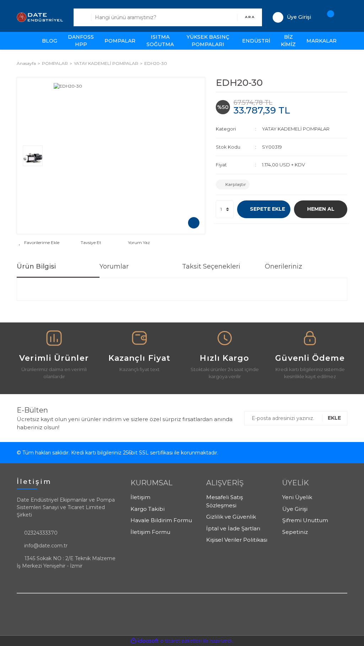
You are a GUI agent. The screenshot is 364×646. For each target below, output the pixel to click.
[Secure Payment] (224, 341)
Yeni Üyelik (297, 497)
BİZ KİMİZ (288, 41)
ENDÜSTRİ (256, 41)
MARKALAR (321, 41)
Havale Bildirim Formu (161, 520)
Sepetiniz (295, 532)
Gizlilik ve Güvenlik (231, 516)
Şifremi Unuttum (305, 520)
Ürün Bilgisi (36, 266)
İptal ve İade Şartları (233, 528)
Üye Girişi (294, 509)
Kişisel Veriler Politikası (236, 539)
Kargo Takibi (147, 509)
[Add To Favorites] (39, 242)
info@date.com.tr (46, 545)
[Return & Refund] (139, 341)
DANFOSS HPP (81, 41)
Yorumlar (114, 266)
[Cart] (327, 17)
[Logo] (40, 17)
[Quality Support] (309, 341)
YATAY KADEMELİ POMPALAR (296, 129)
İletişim (140, 497)
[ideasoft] (144, 640)
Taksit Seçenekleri (211, 266)
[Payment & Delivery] (54, 341)
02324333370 (41, 533)
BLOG (49, 41)
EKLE (334, 418)
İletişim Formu (150, 532)
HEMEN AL (320, 209)
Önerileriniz (283, 266)
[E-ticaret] (181, 641)
